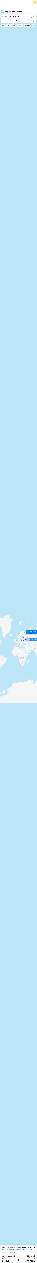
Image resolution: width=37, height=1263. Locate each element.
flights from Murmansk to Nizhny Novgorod (20, 1249)
